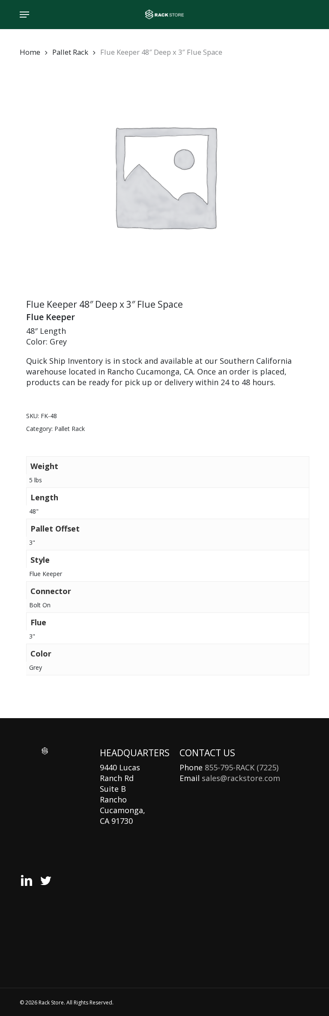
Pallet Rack (70, 52)
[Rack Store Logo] (44, 751)
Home (30, 52)
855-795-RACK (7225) (241, 767)
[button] (24, 14)
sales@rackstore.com (241, 778)
